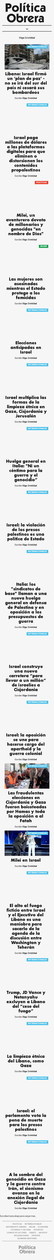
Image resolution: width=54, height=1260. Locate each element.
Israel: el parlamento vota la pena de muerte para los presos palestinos (25, 1120)
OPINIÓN (36, 1235)
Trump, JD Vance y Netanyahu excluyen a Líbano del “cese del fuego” (25, 1002)
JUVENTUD (38, 1230)
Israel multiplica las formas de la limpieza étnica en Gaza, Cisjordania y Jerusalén (26, 407)
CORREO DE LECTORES (17, 1233)
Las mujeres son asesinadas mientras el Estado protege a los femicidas (25, 288)
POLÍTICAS (41, 182)
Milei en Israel (26, 860)
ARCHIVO (43, 1233)
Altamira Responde (27, 1238)
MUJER (43, 246)
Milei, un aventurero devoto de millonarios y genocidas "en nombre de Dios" (26, 224)
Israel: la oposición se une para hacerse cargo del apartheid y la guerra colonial (26, 744)
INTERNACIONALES (37, 47)
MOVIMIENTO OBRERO (16, 1227)
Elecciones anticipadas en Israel (26, 347)
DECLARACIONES (21, 1235)
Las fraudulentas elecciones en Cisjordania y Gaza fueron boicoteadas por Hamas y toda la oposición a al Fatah (26, 807)
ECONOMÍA (43, 1227)
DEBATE (32, 1233)
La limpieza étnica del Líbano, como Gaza (26, 1061)
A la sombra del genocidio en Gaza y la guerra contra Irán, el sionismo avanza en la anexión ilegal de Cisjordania (26, 1188)
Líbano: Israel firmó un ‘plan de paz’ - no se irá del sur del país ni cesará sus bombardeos (26, 83)
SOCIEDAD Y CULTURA (21, 1230)
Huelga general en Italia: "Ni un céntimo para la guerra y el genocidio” (26, 471)
